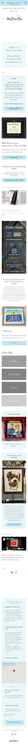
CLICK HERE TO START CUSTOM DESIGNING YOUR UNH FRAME (14, 180)
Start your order (14, 524)
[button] (3, 18)
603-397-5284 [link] (11, 8)
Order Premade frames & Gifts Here (14, 157)
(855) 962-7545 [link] (8, 714)
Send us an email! (14, 722)
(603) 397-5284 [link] (8, 716)
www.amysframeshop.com (14, 520)
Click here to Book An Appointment (14, 108)
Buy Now (14, 342)
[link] (14, 18)
